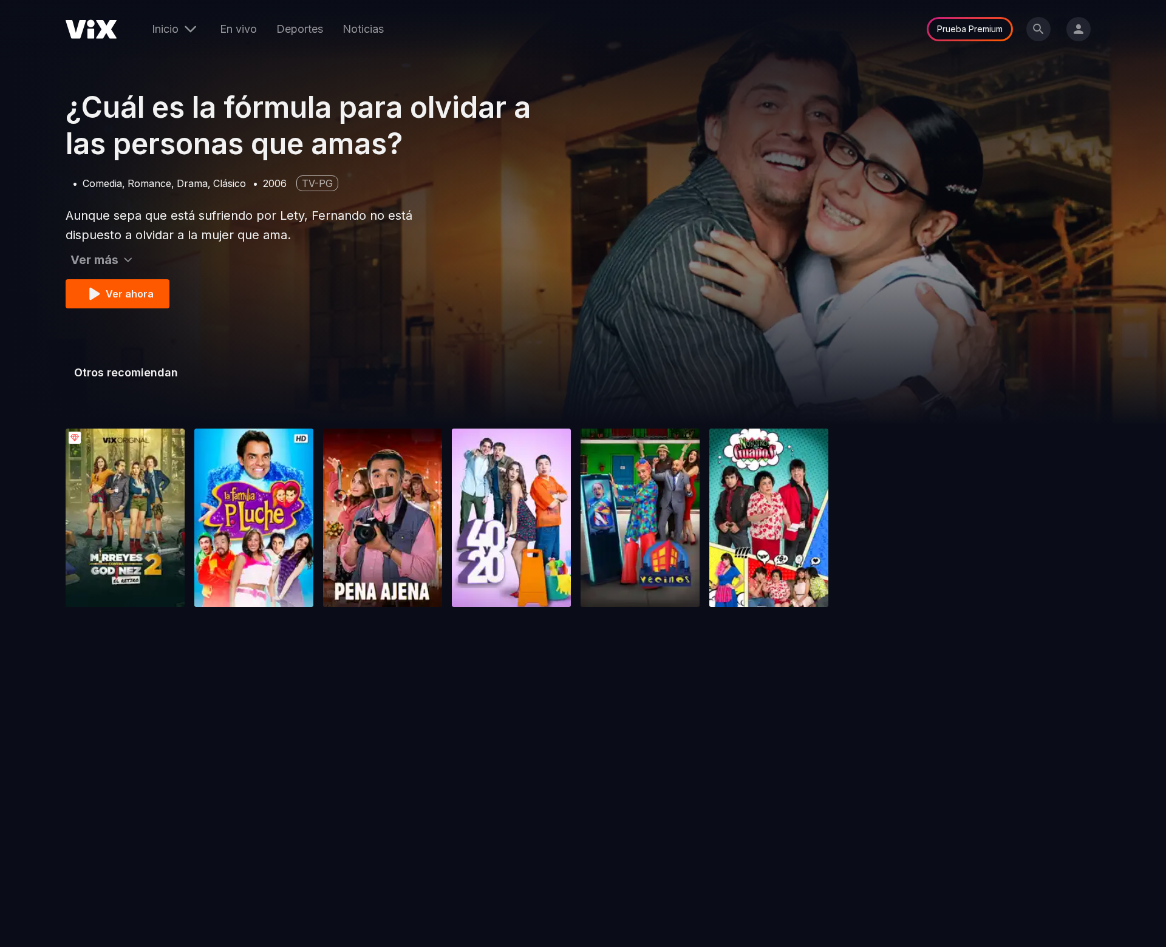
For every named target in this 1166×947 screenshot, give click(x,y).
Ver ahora (130, 294)
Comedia (102, 183)
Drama (192, 183)
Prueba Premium (970, 29)
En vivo (238, 28)
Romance (149, 183)
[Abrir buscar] (1038, 29)
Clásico (229, 183)
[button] (125, 518)
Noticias (363, 28)
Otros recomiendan (126, 372)
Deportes (299, 28)
